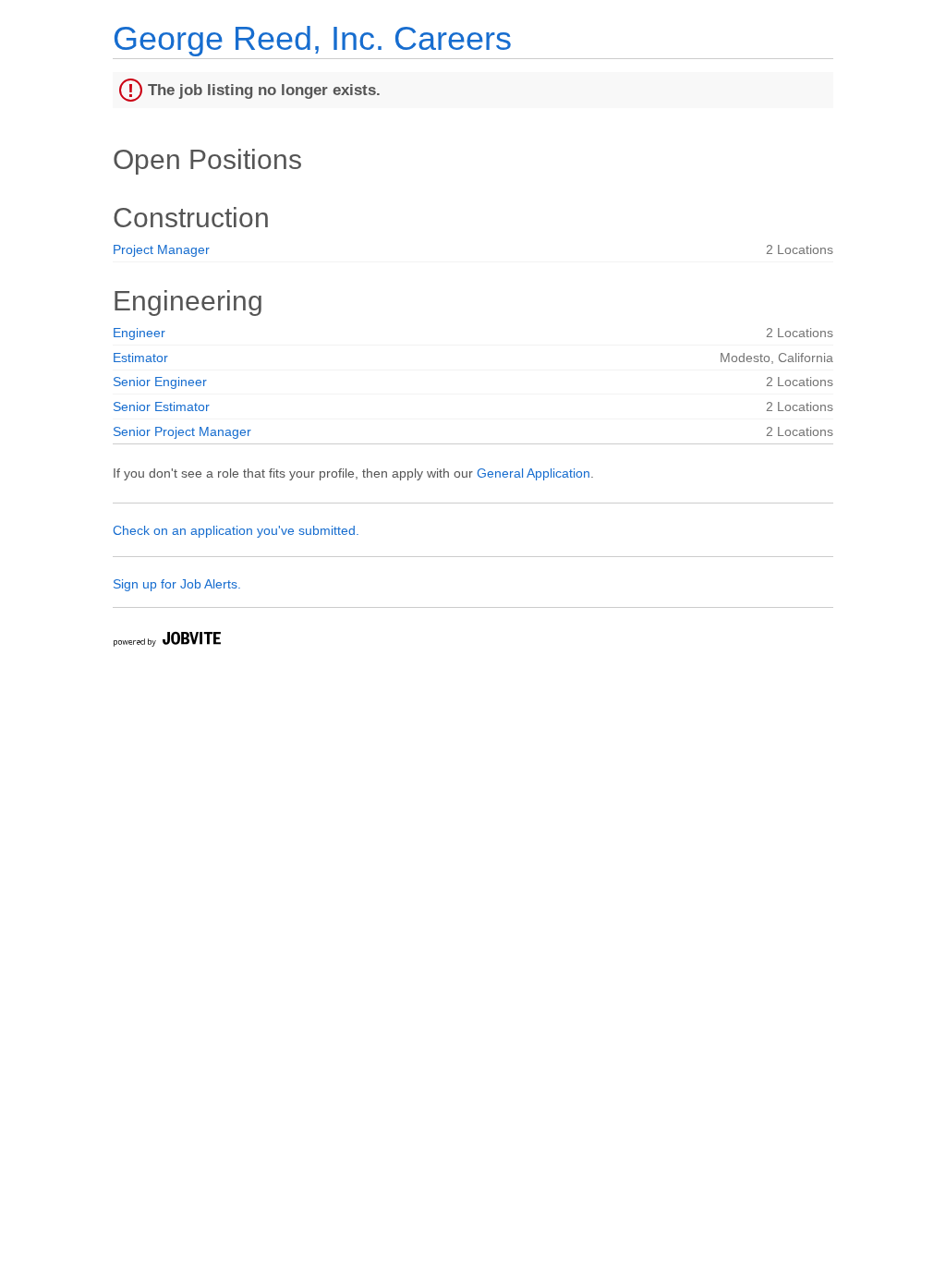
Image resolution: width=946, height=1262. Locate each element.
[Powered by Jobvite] (166, 642)
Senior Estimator (161, 406)
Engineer (139, 332)
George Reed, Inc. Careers (312, 38)
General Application (533, 473)
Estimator (140, 357)
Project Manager (161, 249)
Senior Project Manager (182, 431)
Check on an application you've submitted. (236, 530)
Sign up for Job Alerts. (177, 583)
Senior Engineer (160, 381)
